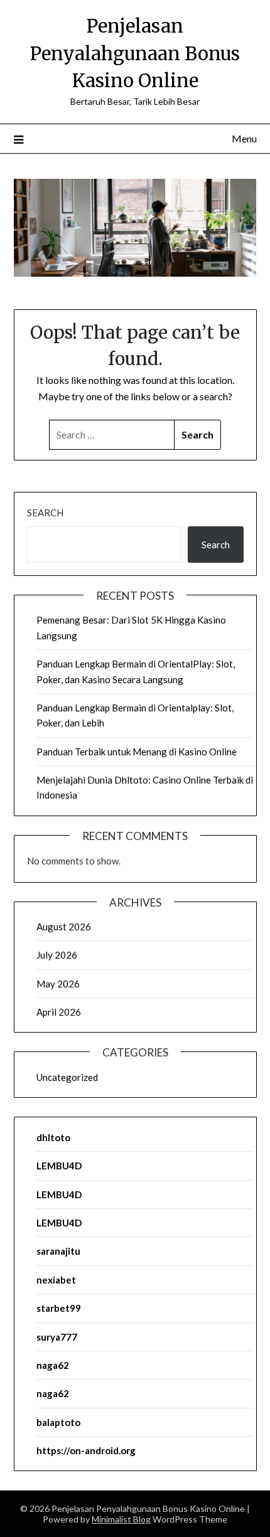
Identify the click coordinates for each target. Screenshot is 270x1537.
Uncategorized (67, 1077)
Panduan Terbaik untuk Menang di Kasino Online (136, 751)
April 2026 (58, 1012)
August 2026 (63, 926)
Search (45, 512)
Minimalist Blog (121, 1519)
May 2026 (58, 983)
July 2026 (56, 954)
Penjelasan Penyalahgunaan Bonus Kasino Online (135, 53)
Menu (244, 138)
